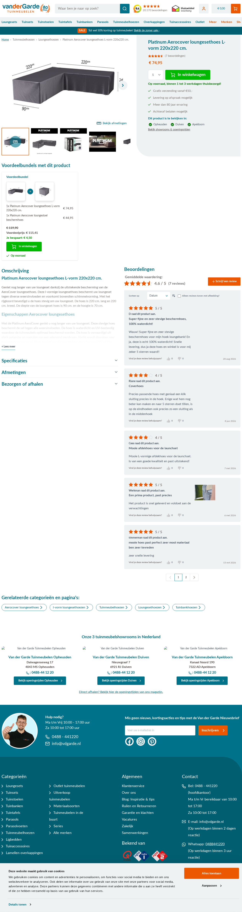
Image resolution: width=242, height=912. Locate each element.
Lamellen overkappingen (24, 853)
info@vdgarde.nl (211, 822)
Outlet (200, 22)
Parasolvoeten (16, 826)
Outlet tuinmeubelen (69, 786)
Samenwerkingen (135, 833)
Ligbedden (13, 839)
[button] (188, 56)
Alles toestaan (211, 873)
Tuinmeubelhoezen (126, 22)
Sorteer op (134, 296)
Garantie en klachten (138, 813)
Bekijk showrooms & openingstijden (169, 129)
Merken (226, 22)
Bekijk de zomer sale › (146, 30)
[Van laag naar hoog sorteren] (173, 295)
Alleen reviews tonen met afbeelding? (200, 296)
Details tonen (17, 904)
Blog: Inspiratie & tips (138, 799)
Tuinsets (27, 22)
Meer (213, 22)
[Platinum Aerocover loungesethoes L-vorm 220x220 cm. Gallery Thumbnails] (66, 141)
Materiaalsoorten (66, 806)
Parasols (102, 22)
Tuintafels (65, 22)
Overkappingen (154, 22)
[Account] (204, 8)
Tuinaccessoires (180, 22)
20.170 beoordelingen (155, 10)
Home (5, 39)
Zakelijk (127, 826)
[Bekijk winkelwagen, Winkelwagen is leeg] (235, 8)
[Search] (125, 8)
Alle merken (62, 833)
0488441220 (215, 844)
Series (58, 826)
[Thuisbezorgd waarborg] (183, 8)
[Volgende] (122, 85)
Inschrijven (210, 730)
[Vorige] (170, 577)
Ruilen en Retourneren (139, 806)
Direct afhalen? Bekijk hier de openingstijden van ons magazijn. (121, 692)
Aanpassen (209, 885)
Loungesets (9, 22)
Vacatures (129, 819)
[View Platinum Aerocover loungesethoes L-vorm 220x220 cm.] (15, 141)
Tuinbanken (85, 22)
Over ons (129, 793)
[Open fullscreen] (66, 85)
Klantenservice (133, 786)
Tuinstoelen (46, 22)
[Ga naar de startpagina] (26, 8)
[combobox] (92, 8)
